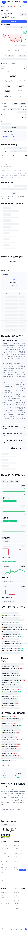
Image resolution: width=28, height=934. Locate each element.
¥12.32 (10, 766)
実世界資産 (4, 879)
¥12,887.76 (12, 743)
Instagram (16, 913)
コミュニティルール (19, 871)
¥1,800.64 (12, 752)
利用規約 (16, 860)
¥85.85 (11, 688)
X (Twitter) (16, 905)
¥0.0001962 (13, 681)
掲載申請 (3, 905)
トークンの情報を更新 (8, 143)
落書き (3, 893)
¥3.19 (12, 704)
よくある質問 (4, 913)
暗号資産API (4, 874)
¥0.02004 (11, 697)
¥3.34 (10, 711)
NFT (2, 885)
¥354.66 (13, 770)
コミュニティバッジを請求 (9, 148)
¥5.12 (11, 720)
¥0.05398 (11, 702)
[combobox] (14, 59)
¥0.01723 (10, 690)
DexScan (3, 877)
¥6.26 (12, 699)
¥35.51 (11, 679)
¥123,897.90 (11, 745)
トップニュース (5, 869)
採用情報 (16, 882)
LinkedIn (16, 921)
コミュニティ (17, 907)
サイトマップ (4, 895)
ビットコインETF (5, 871)
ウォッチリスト (5, 890)
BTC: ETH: (10, 6)
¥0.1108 (10, 706)
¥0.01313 (10, 716)
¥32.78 (10, 749)
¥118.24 (9, 754)
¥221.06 (9, 736)
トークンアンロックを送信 (9, 145)
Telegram (16, 910)
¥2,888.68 (11, 683)
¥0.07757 (11, 695)
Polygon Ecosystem (6, 132)
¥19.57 (13, 676)
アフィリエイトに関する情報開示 (7, 186)
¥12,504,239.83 (13, 731)
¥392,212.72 (12, 738)
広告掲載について (5, 860)
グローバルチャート (6, 882)
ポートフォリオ (5, 887)
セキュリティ (17, 879)
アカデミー (4, 858)
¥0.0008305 (11, 761)
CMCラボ (3, 863)
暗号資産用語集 (5, 915)
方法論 (15, 877)
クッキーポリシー (18, 869)
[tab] (16, 56)
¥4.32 (9, 773)
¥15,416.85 (10, 740)
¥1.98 (11, 733)
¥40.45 (11, 686)
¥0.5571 (10, 713)
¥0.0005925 (11, 759)
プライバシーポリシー (19, 863)
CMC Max (3, 866)
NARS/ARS (15, 168)
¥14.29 (8, 747)
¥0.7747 (11, 763)
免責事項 (16, 874)
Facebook (16, 915)
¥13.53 (11, 756)
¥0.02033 (11, 709)
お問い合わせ (4, 910)
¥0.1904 (12, 768)
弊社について (17, 858)
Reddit (15, 918)
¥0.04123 (14, 692)
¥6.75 (9, 729)
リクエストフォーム (6, 907)
